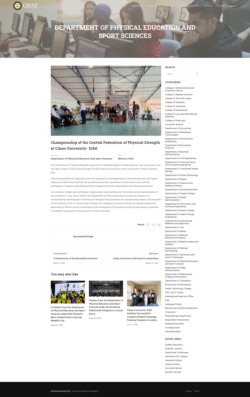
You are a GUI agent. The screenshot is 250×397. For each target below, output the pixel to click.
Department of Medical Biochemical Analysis (176, 236)
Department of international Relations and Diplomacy (178, 222)
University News (173, 331)
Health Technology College (178, 288)
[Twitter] (153, 225)
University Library (173, 360)
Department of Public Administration (175, 269)
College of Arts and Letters (178, 98)
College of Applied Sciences (178, 94)
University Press (83, 236)
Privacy (189, 391)
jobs (167, 300)
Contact (222, 6)
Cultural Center (172, 364)
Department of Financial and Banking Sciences (179, 184)
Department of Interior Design (179, 210)
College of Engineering (176, 110)
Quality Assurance (188, 6)
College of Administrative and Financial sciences (179, 89)
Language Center (173, 304)
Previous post (60, 253)
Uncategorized (172, 327)
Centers (208, 6)
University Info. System (176, 356)
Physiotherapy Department (178, 316)
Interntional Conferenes (176, 352)
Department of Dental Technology (181, 175)
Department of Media (175, 231)
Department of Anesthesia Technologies (178, 133)
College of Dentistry (175, 102)
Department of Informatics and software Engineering (180, 205)
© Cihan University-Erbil (60, 391)
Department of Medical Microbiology (176, 249)
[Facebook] (147, 225)
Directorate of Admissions (178, 284)
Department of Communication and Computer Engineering (180, 163)
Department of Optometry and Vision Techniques (180, 256)
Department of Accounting (178, 128)
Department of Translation (178, 280)
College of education (175, 106)
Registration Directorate (177, 319)
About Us (121, 6)
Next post (153, 253)
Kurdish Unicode (173, 372)
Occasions (170, 312)
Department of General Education (181, 189)
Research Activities (174, 323)
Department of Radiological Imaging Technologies (178, 275)
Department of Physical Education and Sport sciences (81, 158)
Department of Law (174, 227)
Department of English (176, 179)
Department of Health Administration (175, 198)
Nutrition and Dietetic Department (181, 308)
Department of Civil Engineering (180, 158)
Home (108, 6)
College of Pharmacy (175, 120)
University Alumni (173, 368)
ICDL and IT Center (174, 292)
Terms (196, 391)
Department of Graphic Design (180, 193)
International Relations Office (179, 296)
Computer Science (174, 124)
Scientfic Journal (173, 348)
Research (168, 6)
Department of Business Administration (177, 153)
